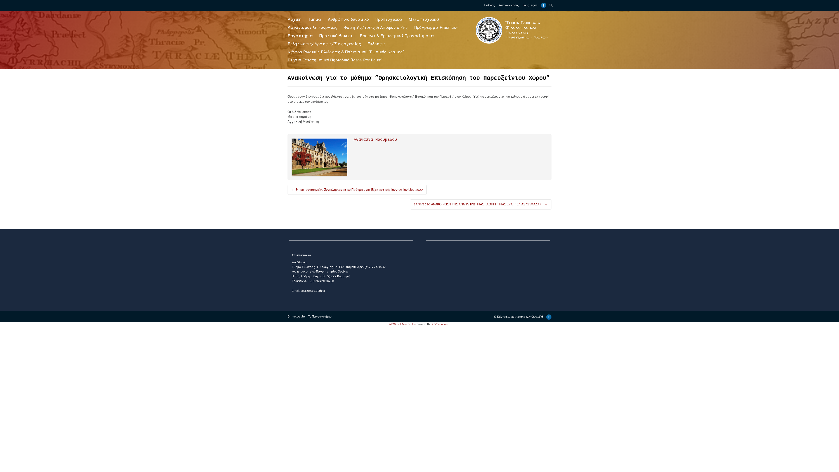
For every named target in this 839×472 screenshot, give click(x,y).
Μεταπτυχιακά (424, 19)
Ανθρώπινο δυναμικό (348, 19)
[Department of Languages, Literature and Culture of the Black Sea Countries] (512, 44)
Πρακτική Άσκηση (336, 35)
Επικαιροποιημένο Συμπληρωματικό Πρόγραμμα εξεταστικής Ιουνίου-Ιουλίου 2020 (357, 189)
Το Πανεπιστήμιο (319, 316)
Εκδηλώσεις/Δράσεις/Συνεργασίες (324, 44)
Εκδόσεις (376, 44)
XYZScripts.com (441, 324)
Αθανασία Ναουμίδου (375, 139)
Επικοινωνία (296, 316)
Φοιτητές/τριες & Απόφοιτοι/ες (376, 27)
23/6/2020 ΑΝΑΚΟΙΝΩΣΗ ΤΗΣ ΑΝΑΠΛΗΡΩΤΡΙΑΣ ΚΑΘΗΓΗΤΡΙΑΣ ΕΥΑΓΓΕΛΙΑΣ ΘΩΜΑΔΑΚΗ (481, 204)
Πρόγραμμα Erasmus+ (436, 27)
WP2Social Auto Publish (402, 324)
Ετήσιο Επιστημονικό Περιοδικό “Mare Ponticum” (335, 60)
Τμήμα (314, 19)
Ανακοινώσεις (509, 5)
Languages (530, 5)
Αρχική (294, 19)
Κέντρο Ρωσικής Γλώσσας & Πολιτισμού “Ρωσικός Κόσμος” (346, 52)
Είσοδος (489, 5)
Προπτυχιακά (389, 19)
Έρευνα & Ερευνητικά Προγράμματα (397, 35)
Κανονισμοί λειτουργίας (312, 27)
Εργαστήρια (300, 35)
